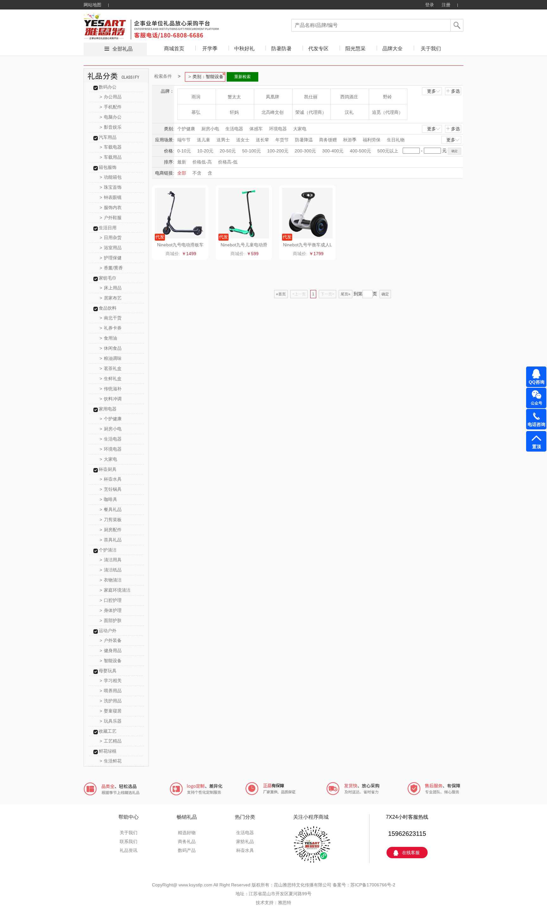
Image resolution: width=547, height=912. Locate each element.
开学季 (209, 48)
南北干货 (111, 317)
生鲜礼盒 (111, 378)
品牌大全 (392, 48)
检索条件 (163, 76)
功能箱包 (111, 177)
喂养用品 (111, 690)
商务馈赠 (328, 139)
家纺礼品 (245, 841)
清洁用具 (111, 559)
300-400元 (332, 150)
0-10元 (184, 150)
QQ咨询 (536, 382)
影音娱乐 (111, 127)
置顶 (536, 446)
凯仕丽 (311, 96)
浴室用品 (111, 247)
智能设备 (111, 660)
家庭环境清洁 (115, 590)
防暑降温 (304, 139)
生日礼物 (396, 139)
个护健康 (111, 418)
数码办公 (107, 86)
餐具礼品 (111, 509)
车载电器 (111, 147)
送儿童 (203, 139)
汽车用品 (107, 137)
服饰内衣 (111, 207)
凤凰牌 (272, 96)
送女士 (242, 139)
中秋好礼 (244, 48)
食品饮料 (107, 308)
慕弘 (196, 112)
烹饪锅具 (111, 489)
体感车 (256, 128)
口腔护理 (111, 600)
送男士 (223, 139)
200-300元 (305, 150)
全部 (181, 173)
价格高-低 (227, 161)
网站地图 (92, 4)
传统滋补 (111, 388)
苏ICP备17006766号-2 (372, 884)
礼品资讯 (128, 850)
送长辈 (262, 139)
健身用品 (111, 650)
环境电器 (111, 449)
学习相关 (111, 680)
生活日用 (107, 227)
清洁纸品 (111, 569)
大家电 (108, 459)
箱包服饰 (107, 167)
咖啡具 (108, 499)
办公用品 (111, 96)
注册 (446, 4)
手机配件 (111, 106)
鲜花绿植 (107, 751)
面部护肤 (111, 620)
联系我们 (128, 841)
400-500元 (360, 150)
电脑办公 (111, 117)
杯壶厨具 (107, 469)
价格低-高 (202, 161)
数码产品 (187, 850)
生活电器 (111, 438)
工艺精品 (111, 740)
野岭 (387, 96)
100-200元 (277, 150)
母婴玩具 (107, 670)
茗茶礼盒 (111, 368)
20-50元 (228, 150)
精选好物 (187, 832)
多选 (455, 91)
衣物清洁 (111, 579)
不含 (196, 173)
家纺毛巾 (107, 277)
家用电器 (107, 408)
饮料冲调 (111, 398)
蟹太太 (234, 96)
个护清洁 (107, 549)
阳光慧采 (355, 48)
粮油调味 (111, 358)
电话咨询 (536, 424)
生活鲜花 (111, 760)
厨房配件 (111, 529)
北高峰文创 (272, 112)
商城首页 (174, 48)
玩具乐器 (111, 721)
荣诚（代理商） (310, 112)
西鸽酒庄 (349, 96)
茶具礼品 (111, 539)
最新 (181, 161)
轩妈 (234, 112)
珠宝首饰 (111, 187)
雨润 (196, 96)
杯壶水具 (111, 479)
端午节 (184, 139)
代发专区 (318, 48)
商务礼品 (187, 841)
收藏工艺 (107, 731)
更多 (431, 91)
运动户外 (107, 630)
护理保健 (111, 257)
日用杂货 (111, 237)
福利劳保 (371, 139)
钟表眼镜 (111, 197)
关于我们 (431, 48)
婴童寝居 (111, 710)
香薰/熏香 (111, 267)
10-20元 (205, 150)
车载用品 (111, 157)
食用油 (108, 338)
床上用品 (111, 287)
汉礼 (349, 112)
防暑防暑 (281, 48)
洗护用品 (111, 700)
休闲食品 (111, 348)
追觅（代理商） (387, 112)
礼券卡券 (111, 327)
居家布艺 (111, 297)
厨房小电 (111, 428)
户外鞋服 (111, 217)
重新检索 (242, 76)
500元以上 (387, 150)
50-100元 (251, 150)
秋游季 (349, 139)
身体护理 (111, 610)
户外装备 (111, 640)
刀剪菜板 (111, 519)
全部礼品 (122, 49)
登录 (429, 4)
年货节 (282, 139)
